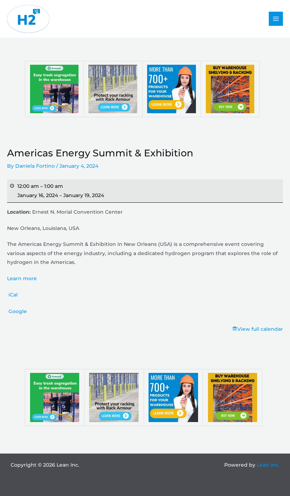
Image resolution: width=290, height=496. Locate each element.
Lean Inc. (268, 465)
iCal (13, 295)
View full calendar (260, 329)
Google (17, 311)
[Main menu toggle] (276, 19)
